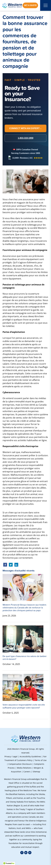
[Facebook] (22, 852)
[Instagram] (29, 852)
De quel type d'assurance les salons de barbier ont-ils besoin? (25, 658)
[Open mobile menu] (45, 5)
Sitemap (36, 771)
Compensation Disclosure (20, 764)
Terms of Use (41, 760)
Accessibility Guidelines (30, 756)
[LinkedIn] (25, 852)
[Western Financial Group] (12, 5)
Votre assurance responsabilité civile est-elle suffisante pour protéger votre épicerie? (24, 706)
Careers (26, 771)
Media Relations (24, 768)
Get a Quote (30, 5)
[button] (25, 859)
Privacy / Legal (10, 756)
